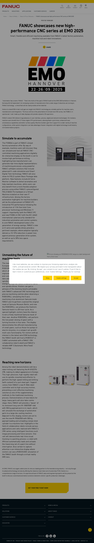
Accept (76, 278)
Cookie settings (61, 278)
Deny (47, 278)
